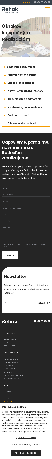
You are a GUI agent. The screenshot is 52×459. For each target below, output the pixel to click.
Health (9, 398)
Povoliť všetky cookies (26, 452)
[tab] (26, 67)
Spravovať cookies (26, 437)
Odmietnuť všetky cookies (26, 444)
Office (9, 392)
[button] (26, 67)
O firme (9, 401)
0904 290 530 (27, 2)
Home (9, 395)
